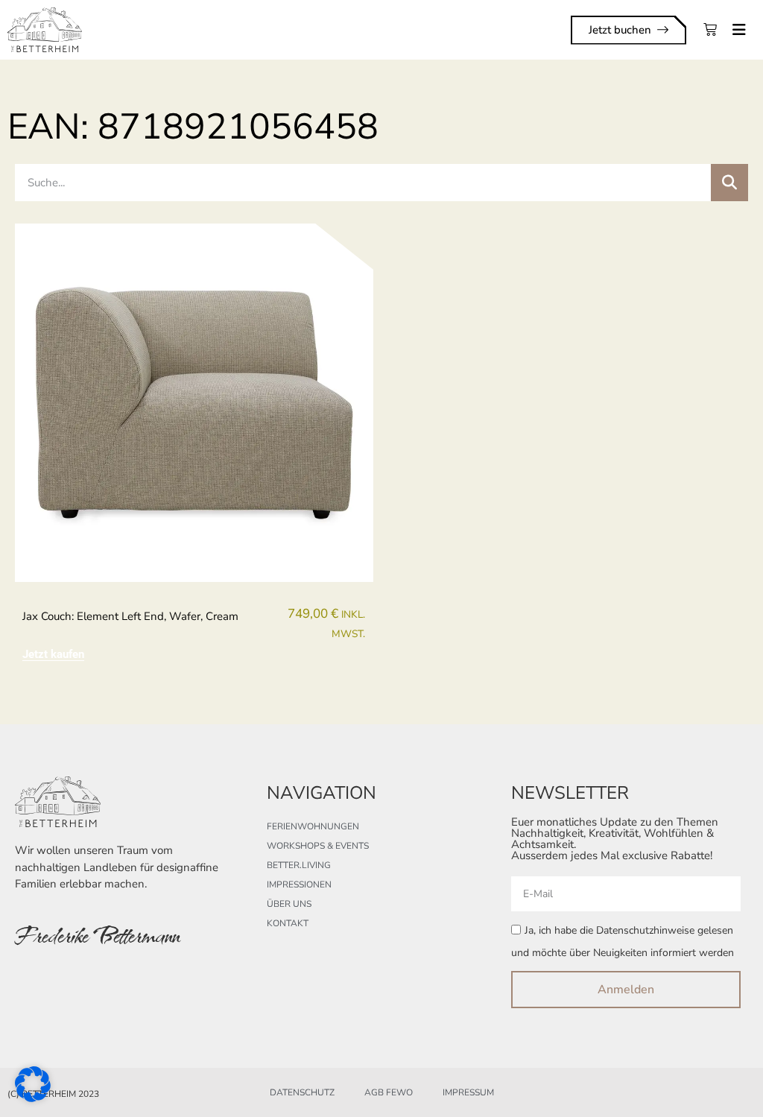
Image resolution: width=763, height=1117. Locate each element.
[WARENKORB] (710, 29)
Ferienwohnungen (313, 826)
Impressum (468, 1092)
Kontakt (287, 923)
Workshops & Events (318, 846)
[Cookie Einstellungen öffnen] (33, 1097)
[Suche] (729, 182)
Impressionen (299, 884)
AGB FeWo (388, 1092)
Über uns (289, 904)
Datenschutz (302, 1092)
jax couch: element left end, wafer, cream (130, 616)
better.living (299, 865)
